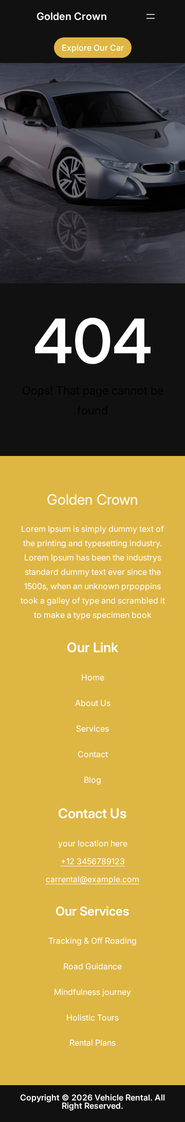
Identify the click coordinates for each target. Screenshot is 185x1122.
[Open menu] (150, 16)
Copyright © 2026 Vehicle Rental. (87, 1097)
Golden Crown (71, 16)
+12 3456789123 (93, 861)
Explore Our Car (93, 48)
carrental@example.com (92, 879)
